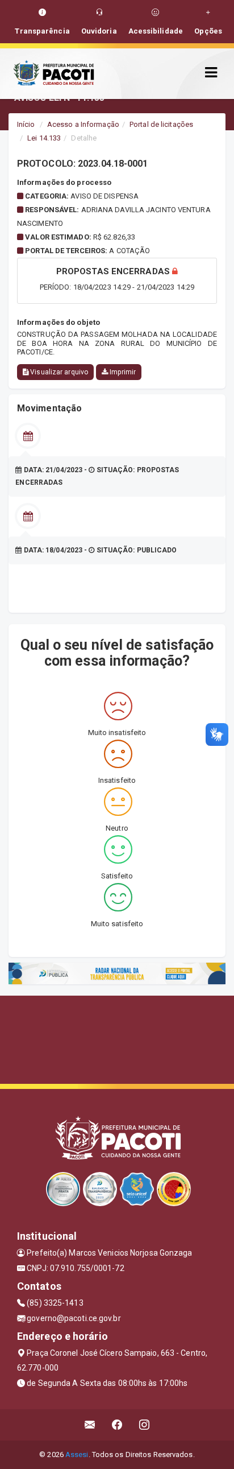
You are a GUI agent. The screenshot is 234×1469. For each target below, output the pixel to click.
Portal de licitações (161, 124)
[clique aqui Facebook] (117, 1425)
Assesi (77, 1454)
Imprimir (122, 372)
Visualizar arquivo (58, 372)
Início (26, 124)
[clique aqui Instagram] (144, 1425)
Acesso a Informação (83, 124)
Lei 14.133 (44, 138)
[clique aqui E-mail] (90, 1425)
